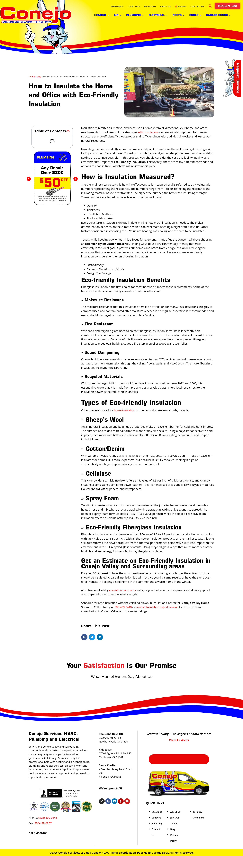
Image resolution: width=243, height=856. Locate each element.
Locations (157, 811)
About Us (175, 811)
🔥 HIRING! (180, 6)
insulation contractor (122, 590)
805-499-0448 (123, 607)
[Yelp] (121, 801)
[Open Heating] (108, 15)
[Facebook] (108, 801)
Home (32, 76)
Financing (157, 823)
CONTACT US (197, 6)
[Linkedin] (114, 801)
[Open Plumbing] (142, 15)
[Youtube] (127, 801)
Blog (39, 76)
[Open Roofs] (183, 15)
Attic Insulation (148, 132)
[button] (210, 6)
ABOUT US (165, 6)
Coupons (156, 817)
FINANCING (150, 6)
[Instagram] (102, 801)
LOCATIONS (134, 6)
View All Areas (179, 740)
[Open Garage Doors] (229, 15)
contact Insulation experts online (157, 607)
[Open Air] (120, 15)
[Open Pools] (200, 15)
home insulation (124, 410)
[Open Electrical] (167, 15)
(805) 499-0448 (47, 817)
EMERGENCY (117, 6)
